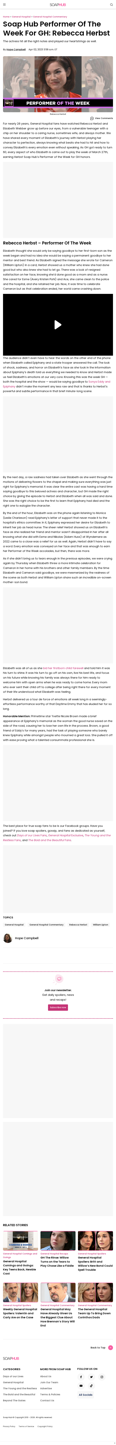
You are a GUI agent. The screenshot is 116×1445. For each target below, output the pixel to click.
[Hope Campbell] (9, 938)
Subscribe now (58, 1007)
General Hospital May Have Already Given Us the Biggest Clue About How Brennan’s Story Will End (57, 1317)
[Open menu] (4, 4)
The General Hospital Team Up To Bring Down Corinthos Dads (94, 1313)
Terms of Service (26, 1426)
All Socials (85, 1395)
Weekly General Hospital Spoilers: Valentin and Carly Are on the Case (20, 1313)
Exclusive (77, 835)
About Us (45, 1376)
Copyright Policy (45, 1426)
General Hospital (59, 835)
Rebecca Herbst (78, 924)
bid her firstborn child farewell (63, 668)
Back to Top (98, 1347)
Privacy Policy (9, 1426)
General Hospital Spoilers (92, 1253)
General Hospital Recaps (54, 1253)
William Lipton (100, 924)
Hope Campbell (16, 49)
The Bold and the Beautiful (46, 840)
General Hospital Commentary (46, 924)
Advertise (46, 1388)
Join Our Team (49, 1382)
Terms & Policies (50, 1394)
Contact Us (47, 1400)
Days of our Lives (28, 835)
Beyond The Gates (14, 1400)
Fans (43, 835)
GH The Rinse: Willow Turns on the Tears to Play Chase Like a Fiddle (57, 1262)
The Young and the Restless (20, 1388)
